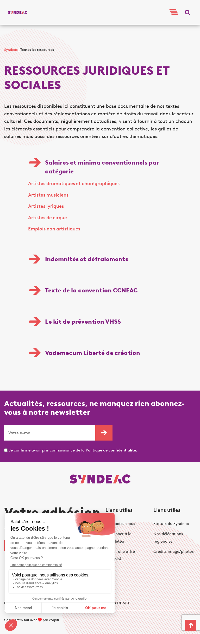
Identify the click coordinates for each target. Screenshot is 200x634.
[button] (187, 12)
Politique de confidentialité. (111, 450)
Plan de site (118, 603)
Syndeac (11, 50)
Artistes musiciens (48, 195)
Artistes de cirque (47, 218)
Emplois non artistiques (54, 229)
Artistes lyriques (46, 206)
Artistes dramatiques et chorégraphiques (74, 183)
